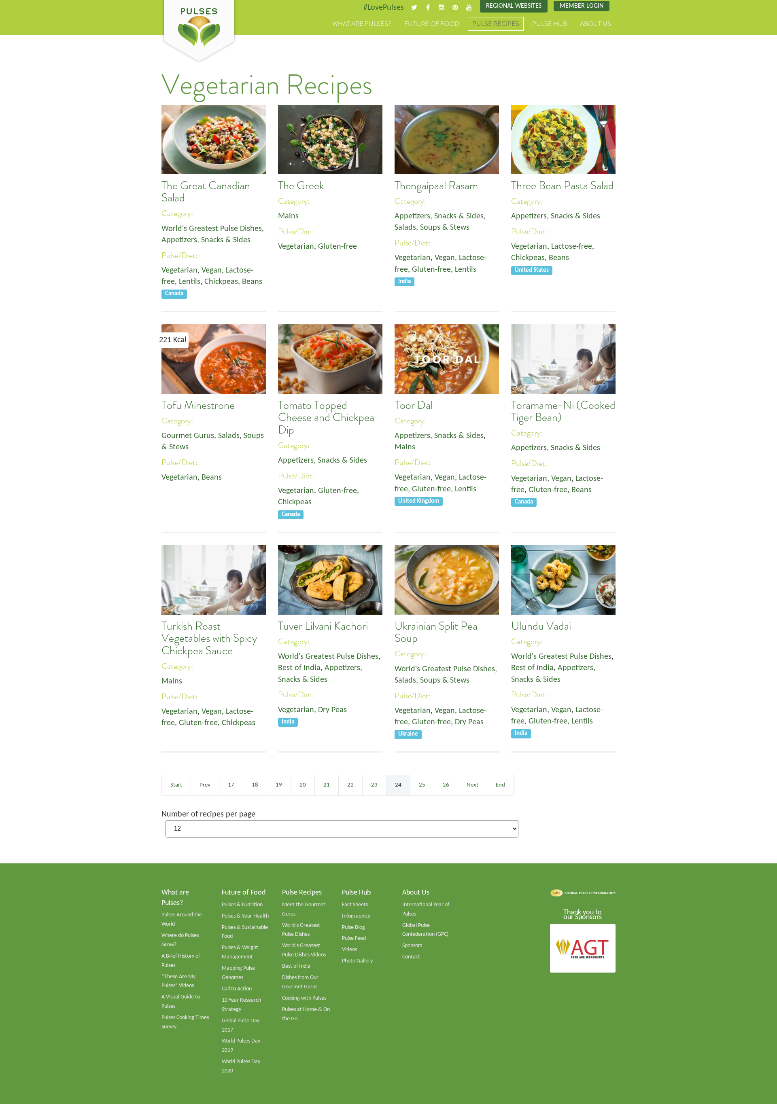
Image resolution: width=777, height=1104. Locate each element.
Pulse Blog (353, 927)
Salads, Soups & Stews (432, 228)
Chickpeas (221, 282)
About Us (595, 24)
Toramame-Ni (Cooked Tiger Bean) (563, 411)
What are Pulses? (361, 24)
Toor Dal (414, 405)
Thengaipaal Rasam (436, 185)
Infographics (356, 916)
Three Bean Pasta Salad (562, 185)
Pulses (199, 31)
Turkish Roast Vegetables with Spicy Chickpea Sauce (209, 638)
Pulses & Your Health (245, 916)
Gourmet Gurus (187, 436)
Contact (411, 957)
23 (374, 785)
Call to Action (237, 989)
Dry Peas (332, 710)
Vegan (212, 270)
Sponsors (412, 946)
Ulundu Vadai (541, 626)
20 (302, 785)
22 (350, 785)
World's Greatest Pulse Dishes (211, 229)
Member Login (581, 6)
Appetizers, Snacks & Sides (206, 240)
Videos (349, 950)
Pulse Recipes (495, 24)
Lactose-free (571, 247)
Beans (252, 282)
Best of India (299, 668)
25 (422, 785)
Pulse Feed (354, 938)
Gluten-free (337, 247)
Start (176, 785)
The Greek (301, 185)
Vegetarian (179, 270)
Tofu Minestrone (198, 405)
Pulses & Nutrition (242, 905)
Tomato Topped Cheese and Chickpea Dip (326, 417)
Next (472, 785)
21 (326, 785)
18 (255, 785)
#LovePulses (383, 8)
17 (231, 785)
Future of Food (431, 24)
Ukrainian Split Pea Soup (436, 632)
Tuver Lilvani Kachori (323, 626)
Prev (205, 785)
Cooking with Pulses (304, 998)
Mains (288, 216)
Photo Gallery (357, 961)
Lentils (189, 282)
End (500, 785)
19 (279, 785)
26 (446, 785)
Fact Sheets (355, 905)
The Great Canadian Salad (205, 191)
